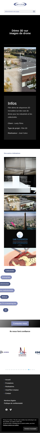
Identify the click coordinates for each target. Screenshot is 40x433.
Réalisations (9, 386)
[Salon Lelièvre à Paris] (20, 221)
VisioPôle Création (12, 390)
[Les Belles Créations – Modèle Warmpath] (20, 184)
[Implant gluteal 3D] (20, 257)
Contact (8, 393)
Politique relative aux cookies (11, 425)
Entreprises (6, 277)
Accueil (7, 379)
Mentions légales (10, 400)
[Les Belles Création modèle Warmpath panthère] (20, 166)
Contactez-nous (20, 323)
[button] (6, 369)
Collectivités (10, 271)
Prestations (9, 383)
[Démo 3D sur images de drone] (20, 202)
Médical (4, 297)
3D (6, 310)
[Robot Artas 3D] (20, 239)
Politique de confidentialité (13, 403)
